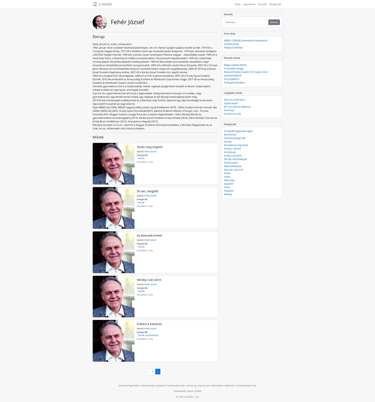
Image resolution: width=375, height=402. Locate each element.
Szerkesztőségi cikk (235, 138)
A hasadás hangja (233, 68)
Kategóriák (275, 4)
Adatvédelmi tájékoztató (223, 385)
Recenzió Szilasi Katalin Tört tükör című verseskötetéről (245, 73)
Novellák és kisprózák (236, 145)
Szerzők (262, 4)
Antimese (229, 110)
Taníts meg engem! (150, 147)
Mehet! (274, 22)
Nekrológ (229, 180)
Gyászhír (229, 183)
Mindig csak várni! (149, 280)
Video (227, 176)
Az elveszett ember (149, 235)
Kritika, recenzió (233, 155)
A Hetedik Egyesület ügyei (238, 131)
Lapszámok (249, 4)
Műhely (228, 194)
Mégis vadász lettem (235, 65)
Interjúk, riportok (233, 169)
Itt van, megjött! (147, 191)
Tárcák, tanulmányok (148, 335)
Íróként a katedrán (149, 324)
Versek (141, 158)
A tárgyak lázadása (234, 82)
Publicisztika (231, 162)
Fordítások (230, 152)
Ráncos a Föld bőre (234, 99)
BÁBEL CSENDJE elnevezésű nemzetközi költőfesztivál (245, 42)
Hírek (238, 4)
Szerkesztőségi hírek (246, 385)
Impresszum (204, 385)
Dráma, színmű (232, 148)
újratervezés (231, 103)
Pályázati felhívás (233, 47)
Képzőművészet (233, 166)
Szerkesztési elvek (176, 385)
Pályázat (228, 190)
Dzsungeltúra (231, 79)
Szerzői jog (191, 385)
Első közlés (230, 134)
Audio (227, 173)
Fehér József (150, 151)
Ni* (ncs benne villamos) (237, 106)
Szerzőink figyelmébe (128, 385)
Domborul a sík (232, 113)
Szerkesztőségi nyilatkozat (153, 385)
